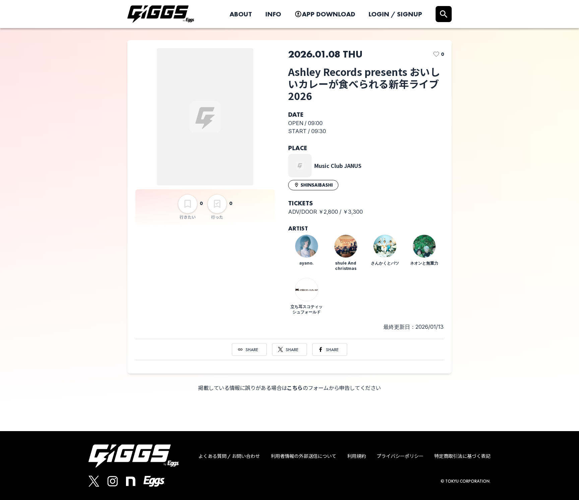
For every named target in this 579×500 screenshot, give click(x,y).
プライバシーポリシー (400, 456)
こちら (295, 388)
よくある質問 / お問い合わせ (229, 456)
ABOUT (241, 14)
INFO (273, 14)
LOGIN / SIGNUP (395, 14)
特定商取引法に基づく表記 (462, 456)
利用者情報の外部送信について (303, 456)
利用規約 (356, 456)
